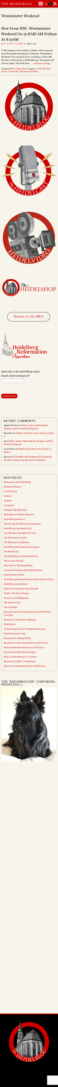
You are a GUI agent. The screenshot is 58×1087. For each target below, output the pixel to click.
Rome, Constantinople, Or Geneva (20, 656)
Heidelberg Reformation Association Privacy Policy (29, 579)
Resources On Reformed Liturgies (20, 652)
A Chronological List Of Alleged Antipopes (24, 629)
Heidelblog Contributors (16, 584)
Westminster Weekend (29, 71)
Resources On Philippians (16, 598)
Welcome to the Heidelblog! (17, 482)
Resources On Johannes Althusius (20, 619)
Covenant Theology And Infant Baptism (23, 570)
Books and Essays (12, 486)
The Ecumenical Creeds (15, 537)
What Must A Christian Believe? (19, 514)
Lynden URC (13, 71)
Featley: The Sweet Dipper (16, 593)
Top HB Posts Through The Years (20, 533)
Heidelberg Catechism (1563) (18, 528)
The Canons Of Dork (14, 561)
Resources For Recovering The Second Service (26, 643)
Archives (8, 500)
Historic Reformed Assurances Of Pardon (24, 647)
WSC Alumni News (19, 68)
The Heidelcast (11, 551)
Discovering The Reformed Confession (22, 524)
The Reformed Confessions (17, 542)
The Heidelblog (16, 3)
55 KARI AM (40, 68)
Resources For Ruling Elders (17, 638)
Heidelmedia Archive (14, 574)
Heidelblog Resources (14, 519)
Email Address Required (15, 375)
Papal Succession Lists (15, 633)
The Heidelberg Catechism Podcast (21, 556)
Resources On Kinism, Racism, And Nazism (24, 666)
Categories (9, 505)
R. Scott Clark (13, 43)
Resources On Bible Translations (19, 661)
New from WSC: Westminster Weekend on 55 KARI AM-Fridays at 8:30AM (29, 34)
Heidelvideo (10, 624)
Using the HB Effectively (15, 510)
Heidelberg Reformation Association (21, 547)
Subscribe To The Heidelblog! (18, 565)
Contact (7, 496)
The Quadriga (10, 607)
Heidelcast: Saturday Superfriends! (21, 588)
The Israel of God (12, 602)
